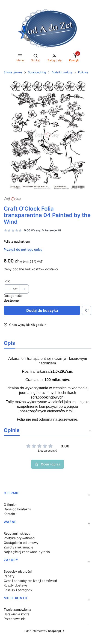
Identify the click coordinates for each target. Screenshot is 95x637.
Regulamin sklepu (17, 533)
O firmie (9, 504)
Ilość (7, 281)
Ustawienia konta (17, 614)
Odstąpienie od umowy (21, 543)
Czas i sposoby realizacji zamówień (30, 581)
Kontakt (9, 514)
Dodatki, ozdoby (62, 72)
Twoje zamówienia (17, 609)
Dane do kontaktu (17, 509)
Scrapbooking (37, 72)
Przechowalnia (15, 619)
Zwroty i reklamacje (18, 547)
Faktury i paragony (18, 590)
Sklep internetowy (42, 631)
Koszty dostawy (16, 585)
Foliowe (83, 72)
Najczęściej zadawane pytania (27, 552)
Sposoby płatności (18, 571)
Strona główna (13, 72)
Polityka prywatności (19, 538)
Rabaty (9, 576)
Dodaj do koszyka (42, 310)
